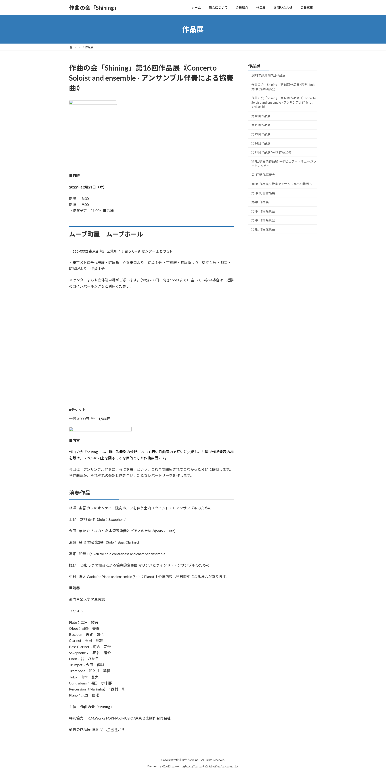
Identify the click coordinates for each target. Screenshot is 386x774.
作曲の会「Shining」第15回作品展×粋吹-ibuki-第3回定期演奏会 (283, 87)
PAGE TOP (373, 746)
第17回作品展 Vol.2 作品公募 (271, 152)
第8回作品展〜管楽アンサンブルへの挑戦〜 (281, 184)
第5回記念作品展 (263, 193)
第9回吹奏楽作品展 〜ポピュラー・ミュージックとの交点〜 (283, 163)
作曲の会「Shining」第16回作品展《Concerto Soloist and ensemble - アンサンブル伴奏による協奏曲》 (283, 102)
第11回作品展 (261, 125)
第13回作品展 (261, 134)
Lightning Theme (192, 766)
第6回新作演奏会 (263, 175)
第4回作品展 (260, 202)
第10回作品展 (261, 116)
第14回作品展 (261, 143)
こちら (112, 729)
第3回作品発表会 (263, 211)
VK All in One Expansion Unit (222, 766)
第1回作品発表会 (263, 229)
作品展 (254, 65)
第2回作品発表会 (263, 220)
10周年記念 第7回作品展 (268, 75)
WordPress (169, 766)
